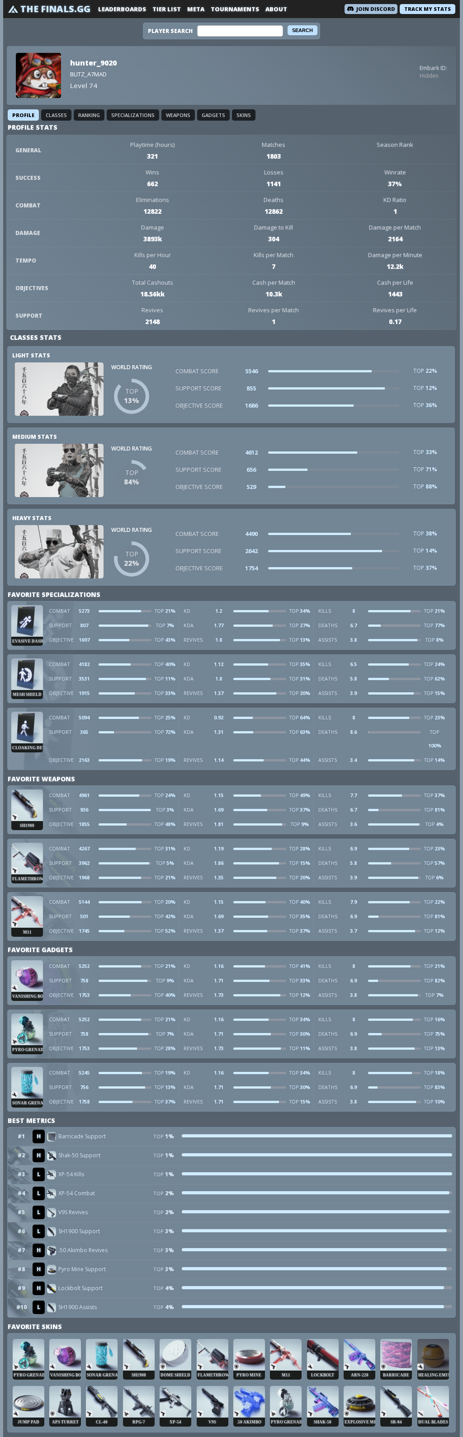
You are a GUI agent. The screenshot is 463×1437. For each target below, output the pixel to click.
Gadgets (213, 115)
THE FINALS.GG (55, 9)
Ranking (89, 115)
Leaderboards (122, 9)
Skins (243, 115)
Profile (23, 115)
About (276, 9)
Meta (195, 9)
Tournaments (235, 9)
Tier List (166, 9)
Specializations (133, 115)
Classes (56, 115)
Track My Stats (427, 8)
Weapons (178, 115)
